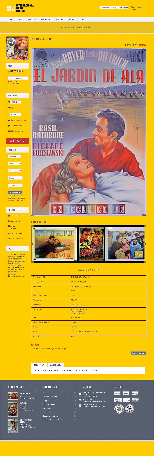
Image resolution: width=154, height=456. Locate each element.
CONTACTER (45, 19)
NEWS (21, 19)
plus (33, 398)
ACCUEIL (11, 19)
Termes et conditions (50, 416)
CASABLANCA (25, 393)
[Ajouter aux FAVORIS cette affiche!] (97, 269)
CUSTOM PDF (72, 19)
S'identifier (47, 408)
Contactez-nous (16, 233)
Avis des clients (16, 126)
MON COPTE (32, 19)
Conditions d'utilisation (13, 227)
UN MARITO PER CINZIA (26, 421)
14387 (88, 27)
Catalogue (65, 27)
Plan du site (47, 412)
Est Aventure (78, 27)
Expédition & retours (18, 216)
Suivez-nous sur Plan (90, 396)
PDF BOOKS (59, 19)
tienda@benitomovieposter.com (94, 401)
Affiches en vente (16, 239)
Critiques (46, 400)
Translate (16, 83)
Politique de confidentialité (52, 420)
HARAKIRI (23, 403)
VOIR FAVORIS (17, 141)
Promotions (47, 393)
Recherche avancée (18, 120)
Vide (12, 108)
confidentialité (15, 221)
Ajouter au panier (138, 353)
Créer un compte (16, 131)
